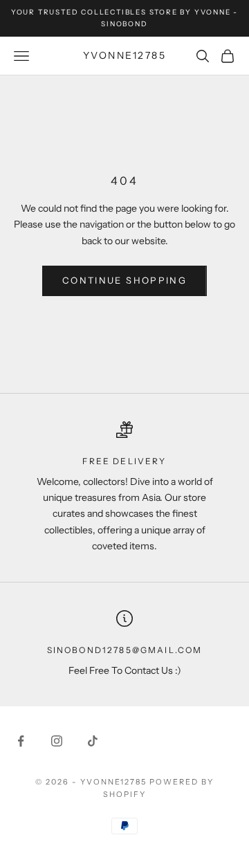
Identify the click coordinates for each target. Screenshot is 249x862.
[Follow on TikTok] (93, 741)
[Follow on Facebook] (21, 741)
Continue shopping (124, 280)
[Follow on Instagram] (57, 741)
